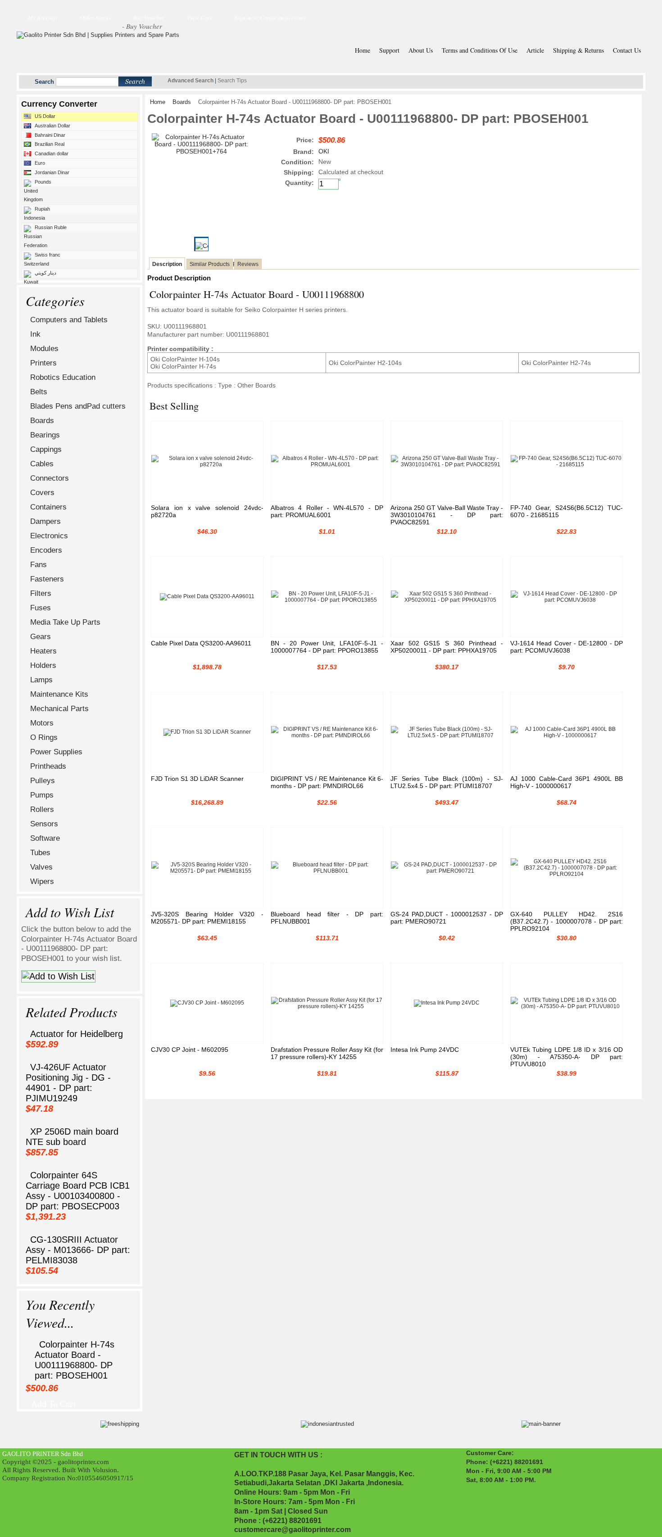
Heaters (43, 651)
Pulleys (42, 780)
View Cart (199, 18)
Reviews (247, 264)
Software (45, 838)
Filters (40, 593)
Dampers (45, 521)
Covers (42, 492)
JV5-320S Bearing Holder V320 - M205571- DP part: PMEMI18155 (207, 917)
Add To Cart (53, 1401)
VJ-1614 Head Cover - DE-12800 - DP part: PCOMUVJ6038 (566, 647)
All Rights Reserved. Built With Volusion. (60, 1470)
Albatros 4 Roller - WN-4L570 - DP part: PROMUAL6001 (327, 511)
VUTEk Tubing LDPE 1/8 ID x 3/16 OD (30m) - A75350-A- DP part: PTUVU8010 (566, 1057)
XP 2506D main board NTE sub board (72, 1137)
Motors (42, 723)
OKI (323, 151)
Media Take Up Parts (65, 622)
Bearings (45, 435)
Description (167, 264)
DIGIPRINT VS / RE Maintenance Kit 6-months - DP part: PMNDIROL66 (327, 782)
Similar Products (210, 264)
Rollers (42, 809)
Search (44, 81)
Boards (42, 420)
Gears (40, 636)
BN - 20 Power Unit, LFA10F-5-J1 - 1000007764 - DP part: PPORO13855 (327, 647)
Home (157, 102)
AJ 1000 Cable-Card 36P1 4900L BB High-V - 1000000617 (566, 782)
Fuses (40, 608)
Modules (44, 348)
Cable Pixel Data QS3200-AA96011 (201, 643)
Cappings (46, 449)
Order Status (95, 18)
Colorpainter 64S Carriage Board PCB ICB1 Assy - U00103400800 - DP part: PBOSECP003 (78, 1190)
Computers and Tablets (69, 320)
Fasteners (47, 579)
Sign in (243, 18)
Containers (48, 507)
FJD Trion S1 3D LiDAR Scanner (197, 778)
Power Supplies (56, 752)
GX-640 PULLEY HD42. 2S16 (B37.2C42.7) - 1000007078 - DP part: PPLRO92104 (566, 921)
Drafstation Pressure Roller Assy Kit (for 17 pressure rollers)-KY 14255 (327, 1053)
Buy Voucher (148, 18)
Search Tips (232, 80)
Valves (41, 867)
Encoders (46, 550)
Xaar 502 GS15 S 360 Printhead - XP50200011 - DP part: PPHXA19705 (446, 647)
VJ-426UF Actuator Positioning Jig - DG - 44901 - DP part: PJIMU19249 (68, 1082)
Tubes (40, 852)
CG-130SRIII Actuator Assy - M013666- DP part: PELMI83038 (78, 1250)
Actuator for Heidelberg (76, 1034)
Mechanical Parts (59, 708)
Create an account (282, 18)
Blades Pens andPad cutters (78, 406)
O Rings (44, 737)
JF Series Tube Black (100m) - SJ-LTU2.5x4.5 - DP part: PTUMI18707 (446, 782)
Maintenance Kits (59, 694)
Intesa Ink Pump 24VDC (424, 1049)
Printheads (48, 766)
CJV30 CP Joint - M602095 (189, 1049)
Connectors (49, 478)
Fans (38, 564)
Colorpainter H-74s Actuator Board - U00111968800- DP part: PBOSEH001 (74, 1359)
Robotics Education (62, 377)
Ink (35, 334)
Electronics (49, 536)
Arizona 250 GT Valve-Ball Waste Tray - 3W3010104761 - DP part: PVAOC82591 (446, 515)
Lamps (41, 680)
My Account (42, 18)
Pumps (42, 795)
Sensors (44, 824)
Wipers (42, 881)
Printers (43, 363)
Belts (38, 392)
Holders (43, 665)
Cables (42, 464)
